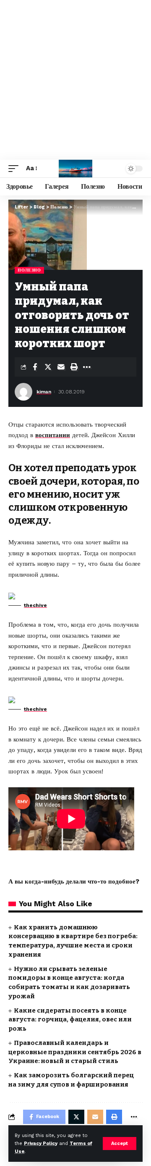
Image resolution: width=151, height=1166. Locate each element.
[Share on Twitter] (48, 367)
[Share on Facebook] (35, 367)
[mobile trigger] (15, 168)
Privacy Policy (40, 1143)
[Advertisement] (75, 80)
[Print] (74, 367)
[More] (87, 367)
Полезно (29, 270)
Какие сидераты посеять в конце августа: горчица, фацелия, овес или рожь (70, 1020)
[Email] (61, 367)
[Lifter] (75, 168)
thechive (35, 605)
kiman (43, 392)
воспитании (52, 435)
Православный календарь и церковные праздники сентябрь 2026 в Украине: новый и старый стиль (74, 1052)
